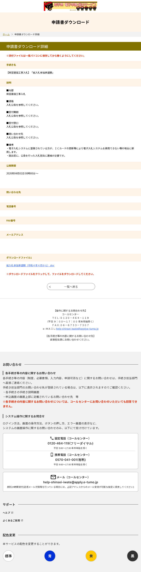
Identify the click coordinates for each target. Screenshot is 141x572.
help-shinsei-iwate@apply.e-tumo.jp (77, 328)
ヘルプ (6, 512)
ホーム (6, 34)
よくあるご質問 (11, 520)
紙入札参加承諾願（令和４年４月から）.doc (30, 265)
